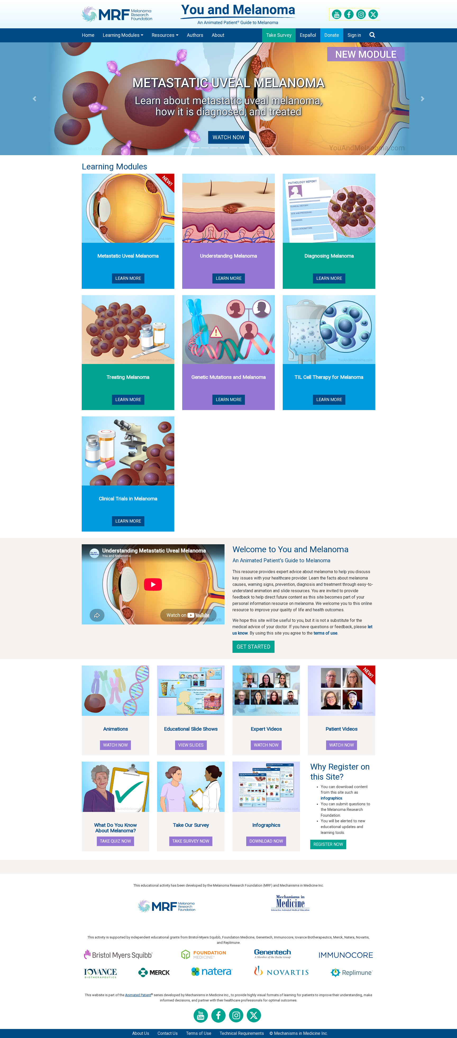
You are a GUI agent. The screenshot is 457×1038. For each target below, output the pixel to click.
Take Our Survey (191, 825)
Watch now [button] (115, 745)
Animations (115, 729)
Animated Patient (138, 995)
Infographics (266, 825)
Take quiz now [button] (115, 841)
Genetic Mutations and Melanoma (228, 377)
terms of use (325, 633)
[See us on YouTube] (335, 15)
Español (308, 35)
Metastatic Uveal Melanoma (128, 256)
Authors (195, 35)
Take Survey (278, 35)
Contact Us (168, 1033)
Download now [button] (266, 841)
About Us (140, 1033)
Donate (332, 35)
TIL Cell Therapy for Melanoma (329, 377)
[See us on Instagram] (360, 15)
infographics (331, 798)
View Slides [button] (191, 745)
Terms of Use (198, 1033)
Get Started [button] (253, 647)
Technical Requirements (242, 1033)
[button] (34, 98)
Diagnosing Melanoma (329, 256)
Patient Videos (342, 729)
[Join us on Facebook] (348, 15)
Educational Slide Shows (191, 729)
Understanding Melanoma (228, 256)
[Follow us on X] (372, 15)
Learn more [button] (128, 278)
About (218, 35)
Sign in (354, 35)
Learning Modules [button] (121, 35)
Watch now (229, 137)
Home (88, 35)
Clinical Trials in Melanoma (128, 499)
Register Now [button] (328, 844)
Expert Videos (266, 729)
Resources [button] (163, 35)
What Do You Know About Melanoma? (115, 828)
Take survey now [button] (190, 841)
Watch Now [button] (341, 745)
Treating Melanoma (128, 377)
